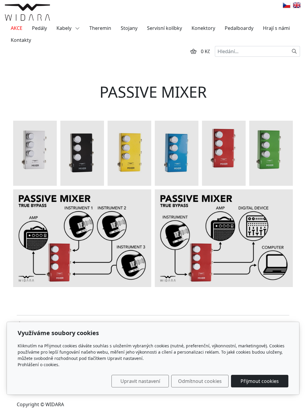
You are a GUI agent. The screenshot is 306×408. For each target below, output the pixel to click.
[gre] (271, 153)
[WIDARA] (27, 12)
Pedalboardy (239, 28)
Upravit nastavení (140, 381)
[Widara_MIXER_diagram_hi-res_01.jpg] (82, 238)
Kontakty (21, 40)
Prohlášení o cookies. (38, 364)
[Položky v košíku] (193, 51)
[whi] (35, 153)
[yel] (129, 153)
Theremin (100, 28)
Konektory (203, 28)
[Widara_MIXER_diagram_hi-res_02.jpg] (224, 238)
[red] (224, 153)
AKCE (16, 28)
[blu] (176, 153)
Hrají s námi (276, 28)
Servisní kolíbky (164, 28)
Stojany (129, 28)
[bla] (82, 153)
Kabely (64, 28)
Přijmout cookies (260, 381)
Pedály (39, 28)
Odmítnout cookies (200, 381)
